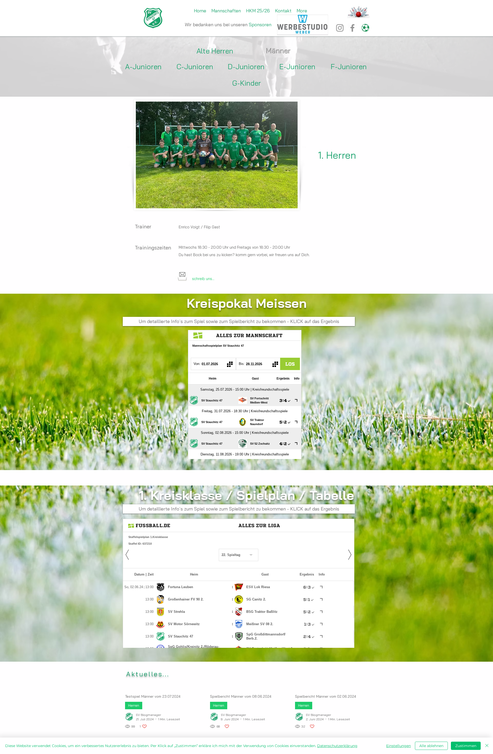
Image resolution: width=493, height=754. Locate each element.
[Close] (487, 746)
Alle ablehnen (431, 745)
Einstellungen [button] (398, 745)
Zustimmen (465, 745)
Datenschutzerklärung (337, 745)
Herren (133, 705)
